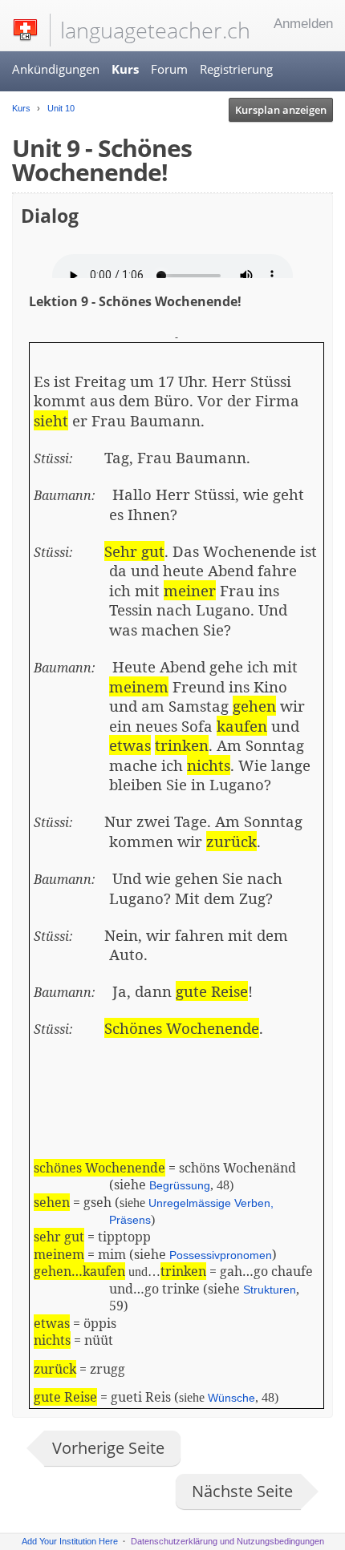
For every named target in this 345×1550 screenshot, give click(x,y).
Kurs (125, 69)
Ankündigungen (55, 69)
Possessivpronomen (220, 1255)
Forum (169, 69)
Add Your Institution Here (70, 1541)
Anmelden (303, 23)
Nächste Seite (242, 1491)
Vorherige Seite (108, 1448)
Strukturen (269, 1289)
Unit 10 (60, 108)
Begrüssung (179, 1185)
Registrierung (236, 69)
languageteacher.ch (155, 30)
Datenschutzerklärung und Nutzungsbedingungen (227, 1541)
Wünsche (231, 1397)
